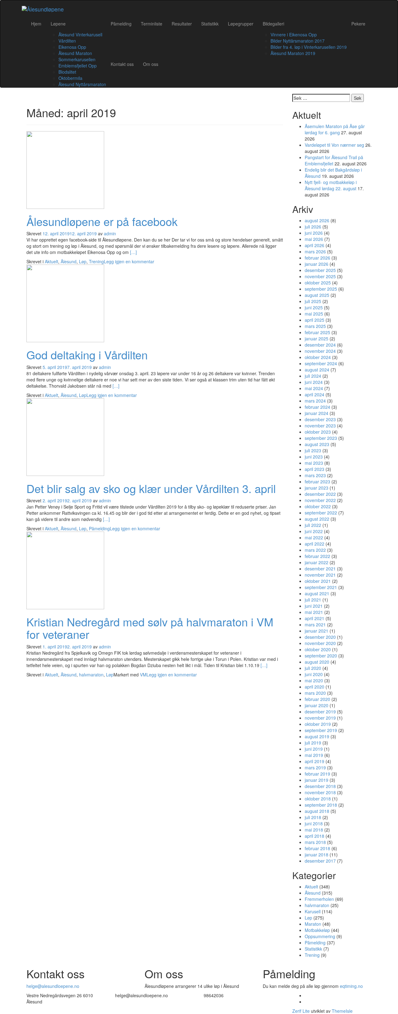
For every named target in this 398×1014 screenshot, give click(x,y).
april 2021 (314, 618)
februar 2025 (317, 332)
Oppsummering (320, 936)
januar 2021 (316, 631)
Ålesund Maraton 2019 (293, 53)
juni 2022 (314, 531)
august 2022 (317, 519)
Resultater (182, 24)
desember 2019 (320, 711)
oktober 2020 (318, 649)
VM (143, 674)
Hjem (36, 24)
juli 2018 (313, 817)
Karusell (313, 911)
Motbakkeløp (317, 930)
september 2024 (321, 363)
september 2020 (321, 655)
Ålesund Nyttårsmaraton (82, 84)
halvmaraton (91, 674)
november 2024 (320, 351)
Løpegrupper (240, 24)
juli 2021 (313, 600)
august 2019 (317, 736)
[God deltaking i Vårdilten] (65, 303)
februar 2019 (317, 774)
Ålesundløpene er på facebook (102, 221)
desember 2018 (320, 786)
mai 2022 (314, 537)
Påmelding (121, 24)
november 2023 (320, 425)
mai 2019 (314, 755)
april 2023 (314, 469)
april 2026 (314, 245)
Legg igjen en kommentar (129, 261)
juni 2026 (314, 233)
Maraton (313, 924)
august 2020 (317, 662)
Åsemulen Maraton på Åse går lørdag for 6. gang (335, 129)
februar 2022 (317, 556)
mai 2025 (314, 314)
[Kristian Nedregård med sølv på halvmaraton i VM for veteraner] (65, 570)
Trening (96, 261)
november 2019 (320, 718)
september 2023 (321, 438)
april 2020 (314, 687)
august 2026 (317, 220)
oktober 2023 (318, 432)
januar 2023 (316, 488)
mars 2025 (315, 326)
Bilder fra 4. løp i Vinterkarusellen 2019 (309, 47)
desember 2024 (320, 345)
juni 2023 (314, 457)
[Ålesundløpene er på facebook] (65, 169)
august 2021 (317, 593)
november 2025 (320, 276)
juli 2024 (313, 376)
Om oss (150, 64)
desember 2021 (320, 568)
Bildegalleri (273, 24)
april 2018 (314, 836)
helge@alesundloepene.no (52, 986)
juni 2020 (314, 674)
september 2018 (321, 805)
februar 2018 (317, 848)
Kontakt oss (122, 64)
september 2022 (321, 512)
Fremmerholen (319, 899)
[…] (133, 252)
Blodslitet (67, 72)
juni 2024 (314, 382)
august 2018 (317, 811)
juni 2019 (314, 749)
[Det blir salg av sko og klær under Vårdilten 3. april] (65, 436)
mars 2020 (315, 693)
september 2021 (321, 587)
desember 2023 (320, 419)
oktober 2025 (318, 282)
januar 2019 (316, 780)
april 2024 (314, 394)
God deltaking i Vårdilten (87, 354)
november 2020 (320, 643)
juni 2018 (314, 823)
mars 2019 (315, 767)
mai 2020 (314, 680)
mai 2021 (314, 612)
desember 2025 (320, 270)
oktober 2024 (318, 357)
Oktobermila (70, 78)
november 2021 (320, 575)
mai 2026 (314, 239)
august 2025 (317, 295)
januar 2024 (316, 413)
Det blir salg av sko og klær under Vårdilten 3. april (151, 488)
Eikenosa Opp (72, 47)
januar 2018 (316, 854)
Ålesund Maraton (75, 53)
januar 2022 (316, 562)
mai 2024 (314, 388)
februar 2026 (317, 258)
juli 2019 (313, 743)
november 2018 (320, 792)
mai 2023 (314, 463)
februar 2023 (317, 481)
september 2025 (321, 289)
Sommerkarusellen (76, 59)
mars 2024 (315, 401)
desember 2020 (320, 637)
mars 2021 (315, 624)
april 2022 (314, 544)
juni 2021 (314, 606)
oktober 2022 (318, 506)
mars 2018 (315, 842)
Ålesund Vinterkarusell (80, 34)
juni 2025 (314, 307)
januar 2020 (316, 705)
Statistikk (210, 24)
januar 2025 (316, 338)
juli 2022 (313, 525)
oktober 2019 (318, 724)
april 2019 (314, 761)
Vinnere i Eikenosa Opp (294, 34)
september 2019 (321, 730)
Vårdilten (67, 41)
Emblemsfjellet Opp (77, 65)
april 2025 (314, 320)
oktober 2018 (318, 798)
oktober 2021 (318, 581)
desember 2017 (320, 861)
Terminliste (151, 24)
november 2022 (320, 500)
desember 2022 (320, 494)
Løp (82, 261)
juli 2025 (313, 301)
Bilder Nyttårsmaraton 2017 (298, 41)
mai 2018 (314, 830)
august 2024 (317, 369)
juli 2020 (313, 668)
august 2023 (317, 444)
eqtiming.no (351, 986)
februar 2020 (317, 699)
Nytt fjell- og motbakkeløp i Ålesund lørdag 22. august (331, 185)
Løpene (58, 24)
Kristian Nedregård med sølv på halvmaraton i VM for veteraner (149, 628)
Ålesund (68, 261)
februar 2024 (317, 407)
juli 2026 (313, 227)
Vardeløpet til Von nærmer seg (334, 145)
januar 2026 (316, 264)
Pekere (358, 24)
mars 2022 (315, 550)
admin (110, 233)
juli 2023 (313, 450)
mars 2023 (315, 475)
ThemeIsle (342, 1011)
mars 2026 (315, 251)
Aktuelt (51, 261)
